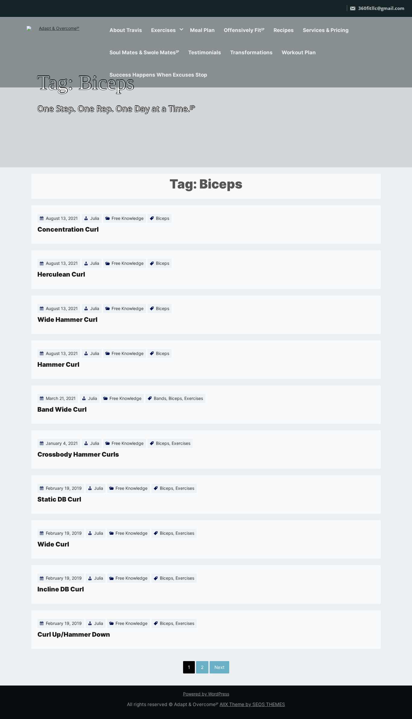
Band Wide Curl (62, 409)
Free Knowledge (128, 218)
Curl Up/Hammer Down (73, 634)
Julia (94, 218)
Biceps (162, 218)
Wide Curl (53, 544)
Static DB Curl (59, 499)
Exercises (163, 30)
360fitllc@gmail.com (380, 8)
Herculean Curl (61, 274)
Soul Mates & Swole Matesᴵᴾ (144, 52)
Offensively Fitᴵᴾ (244, 30)
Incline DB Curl (60, 589)
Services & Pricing (326, 30)
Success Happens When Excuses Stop (158, 75)
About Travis (125, 30)
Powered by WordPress (206, 693)
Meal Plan (202, 30)
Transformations (251, 52)
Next (219, 667)
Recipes (284, 30)
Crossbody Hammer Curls (78, 454)
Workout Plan (299, 52)
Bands (160, 398)
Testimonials (204, 52)
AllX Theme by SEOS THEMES (252, 704)
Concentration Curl (68, 229)
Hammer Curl (58, 364)
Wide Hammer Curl (67, 319)
